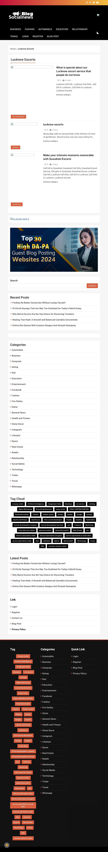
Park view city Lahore (27, 530)
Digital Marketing (25, 509)
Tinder (15, 475)
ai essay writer (17, 504)
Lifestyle (16, 204)
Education (62, 29)
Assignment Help (54, 504)
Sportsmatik (68, 541)
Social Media (18, 464)
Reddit (15, 452)
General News (19, 412)
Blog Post (53, 36)
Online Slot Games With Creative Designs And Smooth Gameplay (44, 325)
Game (15, 407)
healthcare (35, 520)
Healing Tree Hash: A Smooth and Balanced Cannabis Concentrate (44, 319)
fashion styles (48, 514)
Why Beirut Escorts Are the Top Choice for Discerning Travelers (43, 314)
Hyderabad (90, 520)
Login (25, 36)
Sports (56, 541)
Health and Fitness (21, 418)
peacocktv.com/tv (62, 530)
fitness (60, 514)
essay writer (60, 509)
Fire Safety (17, 401)
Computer (16, 361)
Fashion (29, 29)
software (46, 541)
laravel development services (52, 525)
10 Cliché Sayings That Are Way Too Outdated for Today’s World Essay (46, 308)
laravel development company (25, 525)
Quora (15, 441)
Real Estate (17, 447)
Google (79, 514)
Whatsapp (17, 486)
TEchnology (81, 541)
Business (15, 29)
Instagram (17, 429)
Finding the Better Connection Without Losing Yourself (38, 302)
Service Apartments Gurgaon (51, 536)
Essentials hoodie (21, 514)
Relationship (79, 29)
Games (69, 514)
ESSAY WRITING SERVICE (79, 509)
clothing (92, 504)
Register (38, 36)
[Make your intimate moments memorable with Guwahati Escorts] (25, 179)
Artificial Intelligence (36, 504)
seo (87, 530)
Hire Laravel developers (53, 520)
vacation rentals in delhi (57, 546)
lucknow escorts (53, 124)
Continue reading (62, 95)
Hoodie (69, 520)
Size (37, 541)
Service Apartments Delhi (26, 536)
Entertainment (19, 384)
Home (13, 48)
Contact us (17, 618)
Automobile (45, 29)
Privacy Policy (19, 629)
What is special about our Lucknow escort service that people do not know (73, 71)
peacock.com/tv (45, 530)
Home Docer (18, 424)
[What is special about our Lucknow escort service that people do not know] (32, 92)
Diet (14, 372)
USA (42, 546)
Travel (14, 36)
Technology (17, 469)
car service (80, 504)
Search (14, 280)
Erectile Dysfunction (44, 509)
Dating (15, 147)
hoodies (79, 520)
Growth (89, 514)
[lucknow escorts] (25, 136)
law (68, 525)
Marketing (89, 525)
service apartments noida (21, 541)
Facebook (16, 390)
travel (92, 541)
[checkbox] (6, 845)
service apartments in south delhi (78, 536)
